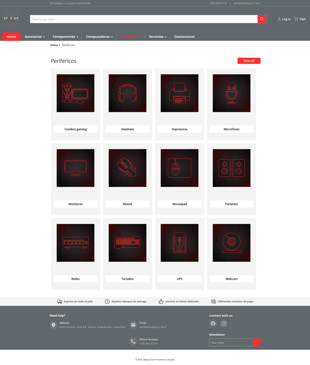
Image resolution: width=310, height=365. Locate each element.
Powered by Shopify (165, 359)
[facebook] (213, 323)
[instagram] (224, 323)
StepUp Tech (149, 359)
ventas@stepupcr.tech (247, 3)
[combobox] (148, 19)
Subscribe (256, 342)
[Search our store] (262, 19)
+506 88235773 (218, 3)
